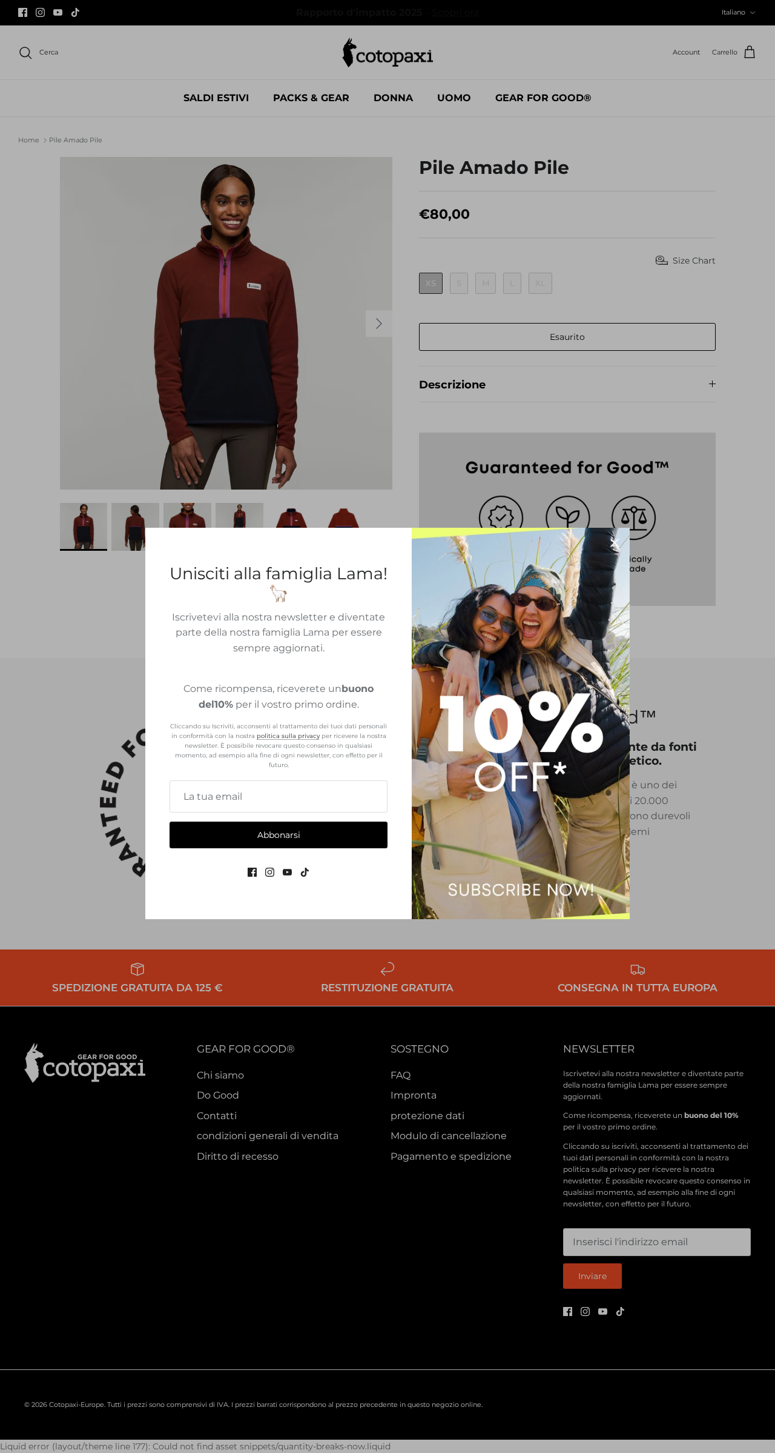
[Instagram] (269, 872)
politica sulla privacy (288, 736)
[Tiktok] (304, 872)
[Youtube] (287, 872)
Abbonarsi (278, 835)
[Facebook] (252, 872)
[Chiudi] (614, 543)
